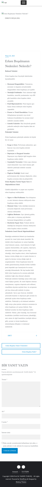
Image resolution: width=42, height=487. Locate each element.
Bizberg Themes (21, 482)
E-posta (5, 422)
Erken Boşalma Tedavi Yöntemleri (16, 346)
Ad (3, 411)
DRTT (9, 335)
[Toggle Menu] (23, 2)
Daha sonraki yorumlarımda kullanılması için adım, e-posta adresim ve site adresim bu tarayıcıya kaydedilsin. (20, 444)
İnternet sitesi (6, 432)
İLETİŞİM (25, 472)
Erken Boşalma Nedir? (29, 352)
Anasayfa (15, 472)
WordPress (23, 479)
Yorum (4, 379)
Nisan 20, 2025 (10, 56)
